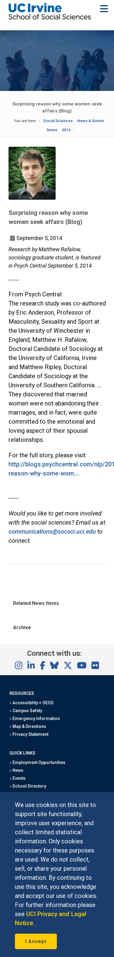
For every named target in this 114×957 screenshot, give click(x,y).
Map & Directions (29, 726)
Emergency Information (36, 718)
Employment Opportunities (39, 762)
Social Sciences (58, 120)
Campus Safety (27, 710)
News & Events (90, 120)
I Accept (36, 941)
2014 (66, 130)
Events (19, 778)
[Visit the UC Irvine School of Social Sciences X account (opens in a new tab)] (68, 665)
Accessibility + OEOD (33, 702)
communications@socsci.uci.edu (52, 531)
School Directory (29, 786)
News (52, 130)
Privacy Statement (30, 734)
